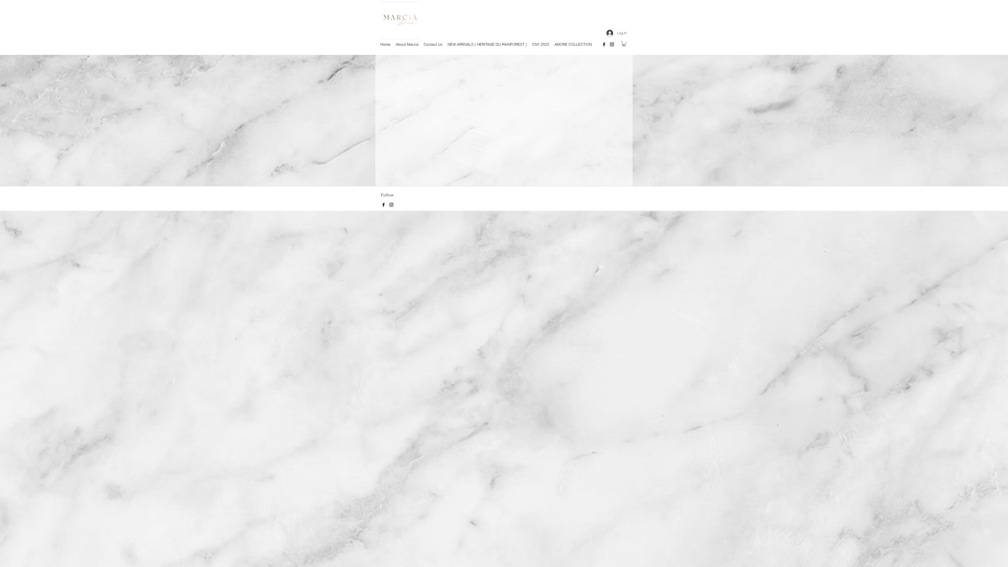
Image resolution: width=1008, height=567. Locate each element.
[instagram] (612, 44)
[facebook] (604, 44)
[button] (624, 43)
